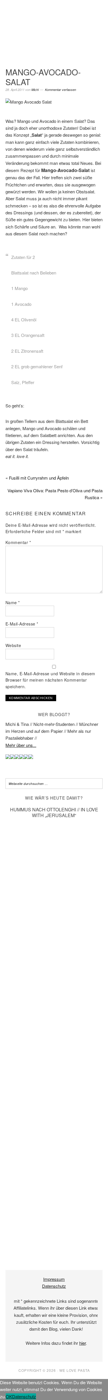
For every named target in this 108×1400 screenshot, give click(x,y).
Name (12, 602)
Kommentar (18, 542)
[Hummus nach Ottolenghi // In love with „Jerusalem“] (54, 1249)
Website (13, 645)
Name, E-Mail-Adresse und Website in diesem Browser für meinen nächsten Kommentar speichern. (50, 680)
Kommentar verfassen (60, 89)
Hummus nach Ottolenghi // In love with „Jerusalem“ (54, 812)
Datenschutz (54, 1286)
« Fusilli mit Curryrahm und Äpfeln (37, 478)
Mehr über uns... (20, 745)
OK (9, 1396)
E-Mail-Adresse (21, 624)
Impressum (54, 1279)
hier (82, 1343)
